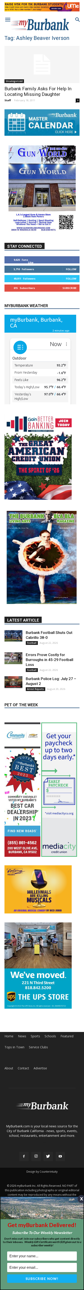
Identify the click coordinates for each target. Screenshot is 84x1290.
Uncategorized (14, 81)
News (22, 1036)
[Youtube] (60, 1156)
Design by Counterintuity (42, 1172)
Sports (35, 1036)
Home (8, 1036)
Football (32, 642)
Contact (23, 1068)
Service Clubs (38, 1047)
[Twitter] (48, 1156)
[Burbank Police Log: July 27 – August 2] (13, 682)
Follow (71, 269)
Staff (7, 100)
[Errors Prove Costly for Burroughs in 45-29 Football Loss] (13, 658)
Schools (50, 1036)
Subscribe (69, 288)
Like (30, 262)
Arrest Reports (35, 689)
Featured (66, 1036)
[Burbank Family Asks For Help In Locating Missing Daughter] (42, 64)
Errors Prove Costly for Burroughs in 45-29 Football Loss (49, 660)
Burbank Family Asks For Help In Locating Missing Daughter (37, 91)
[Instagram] (36, 1156)
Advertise (40, 1068)
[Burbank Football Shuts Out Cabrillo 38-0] (13, 636)
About (8, 1068)
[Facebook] (23, 1156)
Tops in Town (14, 1047)
